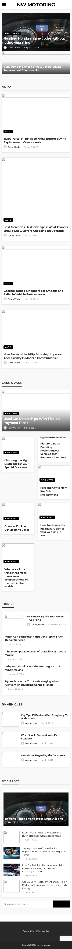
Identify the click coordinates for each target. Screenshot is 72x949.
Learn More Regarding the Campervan (43, 755)
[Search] (67, 4)
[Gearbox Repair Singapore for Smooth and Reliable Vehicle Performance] (36, 266)
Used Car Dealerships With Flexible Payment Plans (31, 421)
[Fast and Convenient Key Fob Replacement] (54, 474)
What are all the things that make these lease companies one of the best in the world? (16, 578)
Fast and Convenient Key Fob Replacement (53, 491)
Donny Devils (14, 235)
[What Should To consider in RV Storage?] (9, 739)
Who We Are (42, 931)
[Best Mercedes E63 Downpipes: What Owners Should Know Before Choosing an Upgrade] (36, 191)
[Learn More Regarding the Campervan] (9, 759)
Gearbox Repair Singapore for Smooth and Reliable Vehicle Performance (33, 292)
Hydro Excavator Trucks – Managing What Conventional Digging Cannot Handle (32, 683)
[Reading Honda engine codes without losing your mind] (36, 809)
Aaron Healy (14, 147)
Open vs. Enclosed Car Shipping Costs (16, 528)
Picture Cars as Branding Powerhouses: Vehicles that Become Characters (53, 450)
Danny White (14, 299)
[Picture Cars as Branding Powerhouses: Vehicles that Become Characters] (54, 438)
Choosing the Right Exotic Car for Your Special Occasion (17, 464)
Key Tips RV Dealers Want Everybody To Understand (44, 717)
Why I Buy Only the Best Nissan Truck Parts (45, 618)
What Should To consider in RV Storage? (39, 737)
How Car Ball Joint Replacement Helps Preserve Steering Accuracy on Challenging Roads (43, 868)
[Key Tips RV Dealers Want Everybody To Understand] (9, 719)
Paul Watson (14, 427)
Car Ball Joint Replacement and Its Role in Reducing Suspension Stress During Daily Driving (44, 884)
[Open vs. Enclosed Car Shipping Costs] (18, 512)
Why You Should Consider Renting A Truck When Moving (32, 668)
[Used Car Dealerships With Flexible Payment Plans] (36, 410)
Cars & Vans (11, 413)
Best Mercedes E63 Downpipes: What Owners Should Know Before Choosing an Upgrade (35, 228)
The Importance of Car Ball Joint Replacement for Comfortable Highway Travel (44, 851)
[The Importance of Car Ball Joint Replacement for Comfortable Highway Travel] (11, 853)
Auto (8, 131)
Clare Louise (14, 47)
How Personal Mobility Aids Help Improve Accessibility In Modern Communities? (32, 356)
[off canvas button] (4, 4)
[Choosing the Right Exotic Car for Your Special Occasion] (18, 446)
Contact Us (28, 931)
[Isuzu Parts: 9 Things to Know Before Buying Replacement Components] (36, 62)
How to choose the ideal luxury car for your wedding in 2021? (52, 530)
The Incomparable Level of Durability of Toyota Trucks (35, 653)
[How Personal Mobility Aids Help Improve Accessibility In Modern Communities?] (36, 330)
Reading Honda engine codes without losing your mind (34, 40)
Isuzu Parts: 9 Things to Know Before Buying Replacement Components (32, 68)
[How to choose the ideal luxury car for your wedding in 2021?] (54, 512)
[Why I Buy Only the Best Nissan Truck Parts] (13, 624)
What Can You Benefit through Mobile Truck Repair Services (34, 638)
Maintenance (12, 33)
